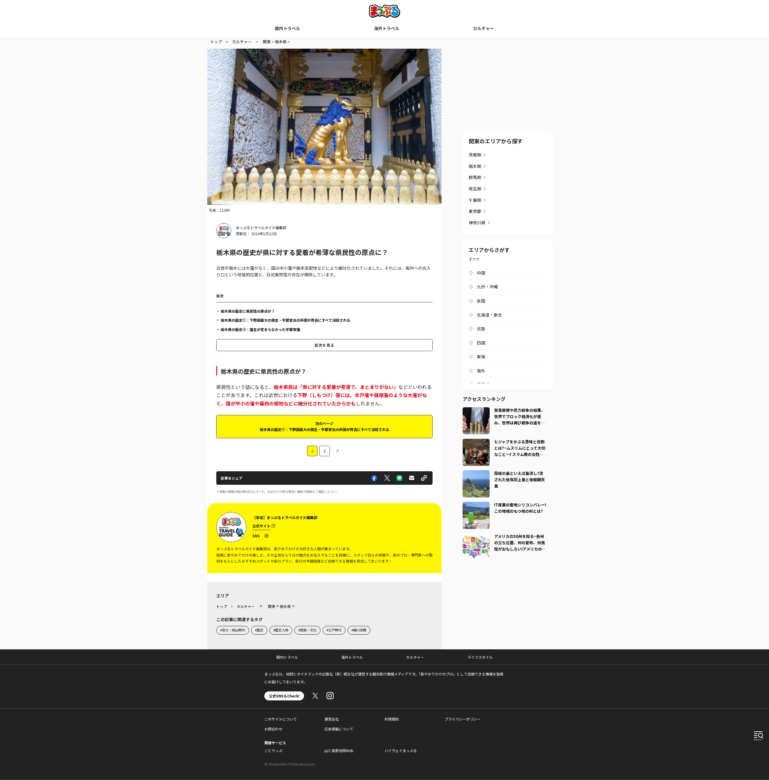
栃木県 (475, 166)
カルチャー (483, 28)
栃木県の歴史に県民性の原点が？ (248, 311)
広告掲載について (338, 728)
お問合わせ (273, 728)
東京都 (475, 211)
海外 (481, 371)
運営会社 (331, 718)
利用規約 (391, 718)
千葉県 (475, 200)
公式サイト (261, 525)
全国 (481, 301)
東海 (481, 357)
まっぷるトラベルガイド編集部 (261, 227)
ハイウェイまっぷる (400, 750)
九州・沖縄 (487, 287)
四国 (481, 343)
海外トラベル (386, 28)
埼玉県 (475, 189)
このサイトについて (280, 718)
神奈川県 (477, 223)
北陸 (481, 329)
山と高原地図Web (339, 750)
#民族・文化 (307, 629)
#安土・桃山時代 (232, 629)
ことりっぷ (273, 750)
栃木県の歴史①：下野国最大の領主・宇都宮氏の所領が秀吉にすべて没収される (285, 320)
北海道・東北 (489, 315)
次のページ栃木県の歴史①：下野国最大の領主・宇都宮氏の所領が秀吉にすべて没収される (324, 426)
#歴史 (259, 629)
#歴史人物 (280, 629)
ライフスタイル (480, 657)
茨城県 (475, 155)
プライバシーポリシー (463, 718)
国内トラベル (287, 28)
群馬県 (475, 177)
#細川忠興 (358, 629)
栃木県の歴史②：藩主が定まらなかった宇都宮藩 (260, 329)
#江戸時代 (334, 629)
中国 (481, 273)
